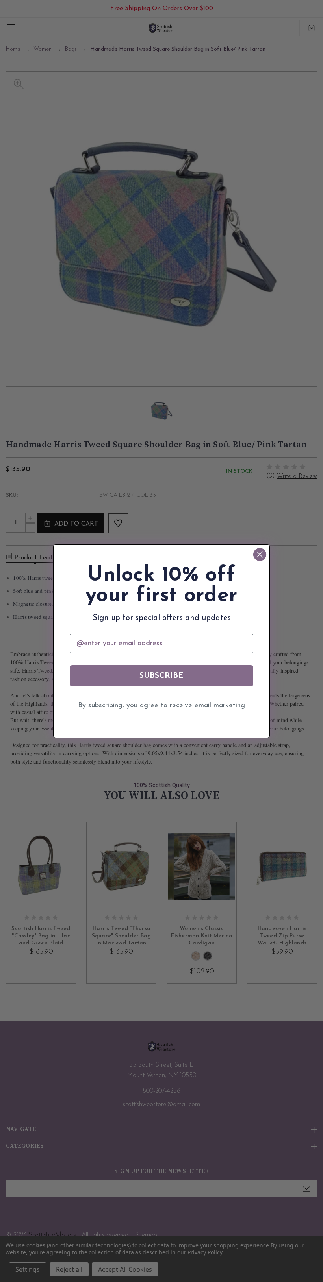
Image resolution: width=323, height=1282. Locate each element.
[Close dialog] (260, 554)
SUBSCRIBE (161, 676)
